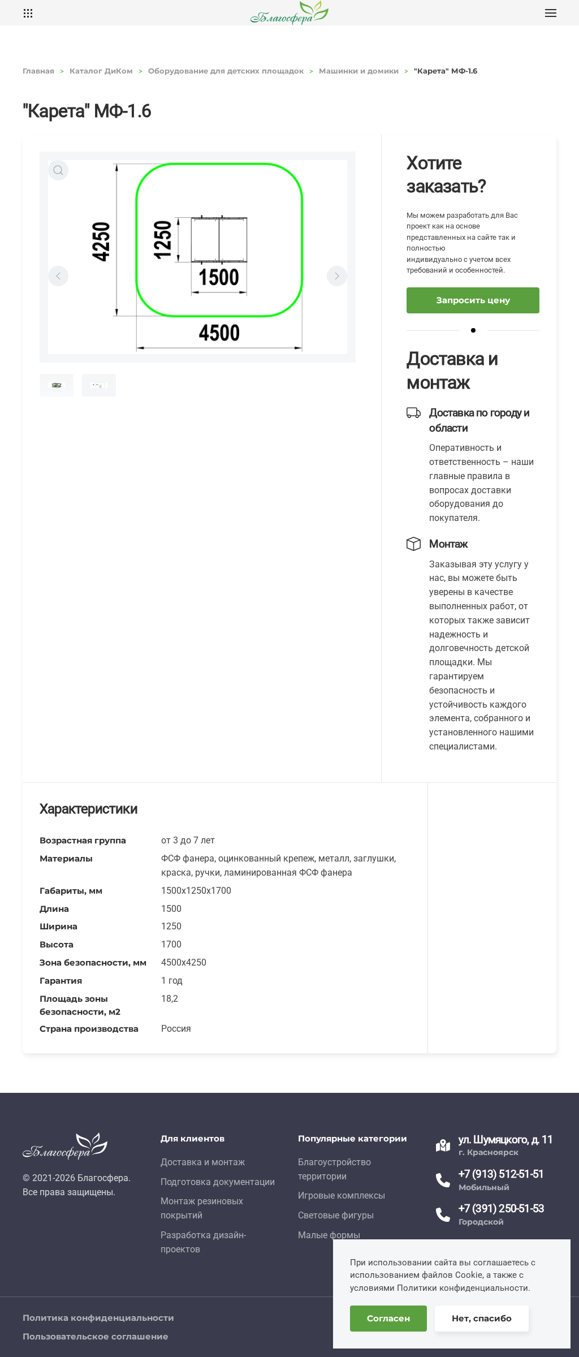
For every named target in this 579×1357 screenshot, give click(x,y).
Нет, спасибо (482, 1318)
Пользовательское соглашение (95, 1336)
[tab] (57, 385)
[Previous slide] (58, 276)
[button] (550, 12)
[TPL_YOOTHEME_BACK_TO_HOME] (289, 12)
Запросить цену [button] (473, 300)
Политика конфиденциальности (98, 1317)
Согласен (388, 1318)
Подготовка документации (218, 1182)
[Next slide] (337, 276)
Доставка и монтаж (203, 1162)
